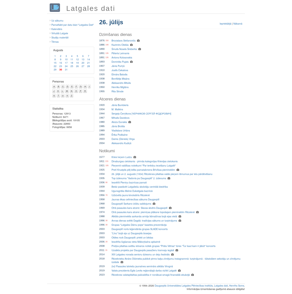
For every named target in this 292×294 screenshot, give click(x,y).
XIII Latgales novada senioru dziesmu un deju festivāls (141, 254)
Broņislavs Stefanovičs (124, 40)
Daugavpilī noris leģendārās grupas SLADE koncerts (140, 229)
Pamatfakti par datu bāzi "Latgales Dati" (72, 24)
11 (71, 59)
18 (71, 62)
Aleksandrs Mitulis (121, 83)
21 (88, 62)
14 (88, 59)
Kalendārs (56, 29)
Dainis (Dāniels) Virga (123, 139)
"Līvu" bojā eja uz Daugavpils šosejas (131, 233)
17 (66, 62)
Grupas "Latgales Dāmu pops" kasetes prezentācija (139, 224)
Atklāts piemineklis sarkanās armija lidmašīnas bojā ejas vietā (144, 216)
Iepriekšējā (225, 23)
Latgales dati (221, 285)
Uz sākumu (57, 20)
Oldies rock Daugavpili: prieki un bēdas (132, 237)
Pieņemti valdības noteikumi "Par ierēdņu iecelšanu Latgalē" (144, 165)
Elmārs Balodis (119, 74)
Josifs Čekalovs (120, 70)
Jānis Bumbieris (120, 105)
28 (88, 66)
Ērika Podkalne (120, 134)
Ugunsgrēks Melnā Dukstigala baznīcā (132, 191)
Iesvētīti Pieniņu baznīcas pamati (129, 182)
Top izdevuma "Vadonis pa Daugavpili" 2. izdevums (139, 178)
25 (71, 66)
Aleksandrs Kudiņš (121, 143)
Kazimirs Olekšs (120, 44)
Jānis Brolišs (118, 126)
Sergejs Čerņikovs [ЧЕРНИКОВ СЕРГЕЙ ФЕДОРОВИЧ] (141, 113)
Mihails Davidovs (120, 117)
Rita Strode (118, 91)
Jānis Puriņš (118, 66)
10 (66, 59)
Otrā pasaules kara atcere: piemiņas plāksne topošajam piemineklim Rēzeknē (153, 212)
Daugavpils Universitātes (168, 285)
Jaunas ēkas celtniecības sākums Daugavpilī (135, 199)
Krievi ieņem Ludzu (122, 157)
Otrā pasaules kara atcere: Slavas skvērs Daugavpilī (139, 207)
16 (60, 62)
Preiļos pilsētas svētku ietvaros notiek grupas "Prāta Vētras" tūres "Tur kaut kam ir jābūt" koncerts (163, 246)
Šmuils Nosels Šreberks (124, 49)
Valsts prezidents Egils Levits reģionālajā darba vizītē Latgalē (144, 270)
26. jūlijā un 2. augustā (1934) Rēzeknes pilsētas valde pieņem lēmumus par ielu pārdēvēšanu (162, 174)
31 (66, 69)
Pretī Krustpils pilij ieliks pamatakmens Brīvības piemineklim (143, 169)
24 (66, 66)
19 (77, 62)
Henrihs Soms (236, 285)
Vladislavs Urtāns (121, 130)
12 (77, 59)
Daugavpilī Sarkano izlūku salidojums (131, 203)
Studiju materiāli (59, 37)
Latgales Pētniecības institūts (197, 285)
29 (55, 69)
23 (60, 66)
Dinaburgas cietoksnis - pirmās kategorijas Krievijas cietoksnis (145, 161)
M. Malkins (117, 109)
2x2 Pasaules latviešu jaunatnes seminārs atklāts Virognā (142, 266)
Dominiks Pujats (120, 61)
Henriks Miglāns (120, 87)
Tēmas (55, 41)
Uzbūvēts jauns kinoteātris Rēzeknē (131, 195)
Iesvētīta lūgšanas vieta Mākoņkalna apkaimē (136, 241)
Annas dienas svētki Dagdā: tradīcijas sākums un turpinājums (144, 220)
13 (83, 59)
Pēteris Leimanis (120, 53)
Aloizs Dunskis (119, 122)
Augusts (58, 50)
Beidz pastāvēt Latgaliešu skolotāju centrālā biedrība (140, 186)
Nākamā (237, 23)
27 (83, 66)
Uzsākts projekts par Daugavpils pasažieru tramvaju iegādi (143, 250)
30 (60, 69)
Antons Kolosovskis (122, 57)
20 (83, 62)
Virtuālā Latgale (59, 33)
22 (55, 66)
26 (77, 66)
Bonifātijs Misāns (120, 78)
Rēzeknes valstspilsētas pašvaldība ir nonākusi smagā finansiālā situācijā (151, 274)
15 (55, 62)
